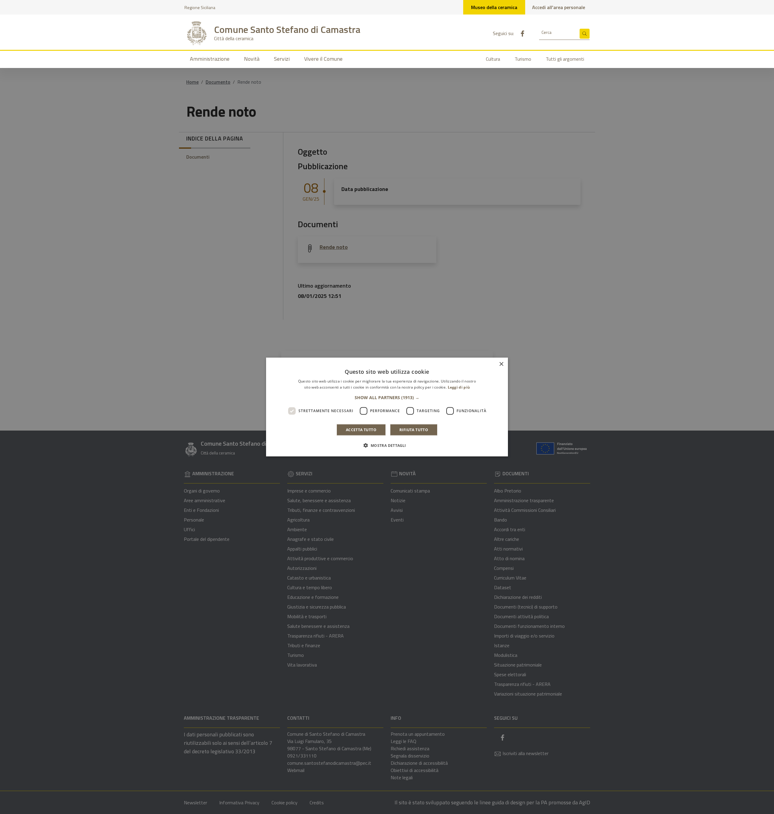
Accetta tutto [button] (361, 429)
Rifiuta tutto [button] (413, 429)
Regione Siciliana (199, 7)
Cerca (546, 32)
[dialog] (387, 407)
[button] (387, 397)
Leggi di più (459, 387)
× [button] (501, 364)
